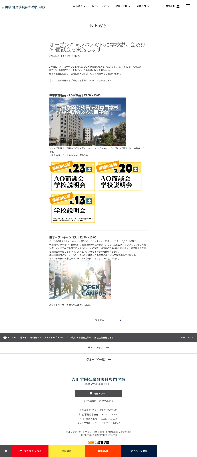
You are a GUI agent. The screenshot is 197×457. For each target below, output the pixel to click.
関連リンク (71, 432)
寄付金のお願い (113, 432)
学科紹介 (77, 6)
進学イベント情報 (28, 337)
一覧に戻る (98, 319)
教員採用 (99, 432)
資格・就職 (121, 6)
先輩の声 (141, 6)
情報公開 (126, 432)
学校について (99, 6)
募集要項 (103, 451)
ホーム (5, 337)
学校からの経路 (106, 401)
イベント (44, 337)
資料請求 (67, 451)
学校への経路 (90, 401)
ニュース (13, 337)
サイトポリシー (86, 432)
